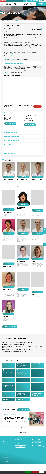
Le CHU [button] (31, 4)
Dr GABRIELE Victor (22, 261)
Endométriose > (20, 379)
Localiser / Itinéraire (8, 120)
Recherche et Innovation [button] (20, 4)
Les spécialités (45, 238)
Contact (20, 446)
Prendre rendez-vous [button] (9, 79)
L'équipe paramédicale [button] (14, 339)
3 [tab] (24, 427)
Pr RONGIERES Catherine (21, 207)
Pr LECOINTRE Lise (22, 179)
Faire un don (41, 0)
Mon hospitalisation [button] (9, 144)
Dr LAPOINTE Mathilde (23, 292)
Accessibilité (18, 466)
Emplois (38, 439)
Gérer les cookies (22, 468)
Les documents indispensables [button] (11, 136)
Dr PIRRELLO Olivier (37, 179)
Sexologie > (5, 399)
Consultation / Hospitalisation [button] (8, 4)
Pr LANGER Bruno (7, 212)
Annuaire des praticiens (10, 326)
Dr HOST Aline (35, 261)
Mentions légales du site (10, 466)
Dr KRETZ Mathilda (7, 289)
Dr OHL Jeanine (36, 294)
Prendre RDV (43, 4)
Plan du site (24, 466)
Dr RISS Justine (7, 316)
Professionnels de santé (33, 0)
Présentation (45, 229)
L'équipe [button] (7, 160)
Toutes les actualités (23, 409)
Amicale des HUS (5, 457)
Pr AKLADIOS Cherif (8, 179)
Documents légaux (6, 458)
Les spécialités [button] (10, 360)
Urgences (37, 106)
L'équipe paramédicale (45, 235)
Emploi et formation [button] (26, 4)
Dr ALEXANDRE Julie (37, 213)
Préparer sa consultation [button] (10, 132)
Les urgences (3, 0)
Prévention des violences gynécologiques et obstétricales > (36, 394)
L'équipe (45, 232)
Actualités (45, 241)
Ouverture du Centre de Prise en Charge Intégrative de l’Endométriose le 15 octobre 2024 (15, 418)
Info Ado (11, 53)
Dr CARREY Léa (7, 266)
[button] (1, 12)
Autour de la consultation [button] (10, 153)
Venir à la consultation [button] (9, 112)
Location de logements (6, 461)
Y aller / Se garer (10, 123)
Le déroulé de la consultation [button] (11, 140)
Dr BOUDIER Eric (36, 236)
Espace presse (38, 442)
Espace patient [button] (14, 4)
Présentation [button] (11, 26)
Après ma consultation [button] (9, 149)
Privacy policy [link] (23, 473)
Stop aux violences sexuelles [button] (14, 63)
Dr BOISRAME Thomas (23, 236)
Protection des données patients (33, 466)
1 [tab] (21, 427)
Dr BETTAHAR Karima (8, 236)
